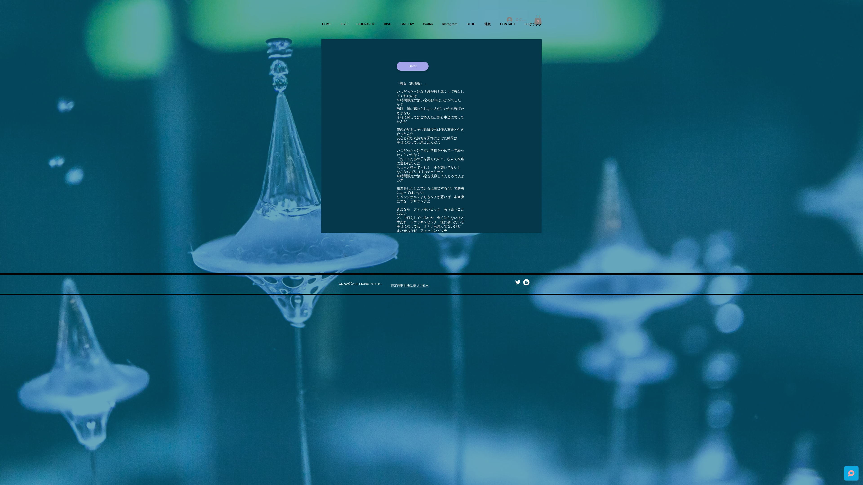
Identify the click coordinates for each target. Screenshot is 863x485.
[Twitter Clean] (518, 282)
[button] (538, 19)
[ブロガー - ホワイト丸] (526, 282)
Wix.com (344, 284)
